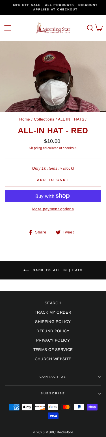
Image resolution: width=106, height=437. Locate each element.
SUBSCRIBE (53, 393)
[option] (53, 7)
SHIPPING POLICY (53, 322)
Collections (44, 119)
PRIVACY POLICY (53, 340)
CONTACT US (53, 376)
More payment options (53, 209)
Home (24, 119)
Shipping (35, 148)
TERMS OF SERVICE (53, 350)
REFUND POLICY (52, 331)
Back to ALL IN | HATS (57, 270)
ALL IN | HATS (71, 119)
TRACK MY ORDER (53, 312)
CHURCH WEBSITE (53, 359)
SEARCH (53, 303)
